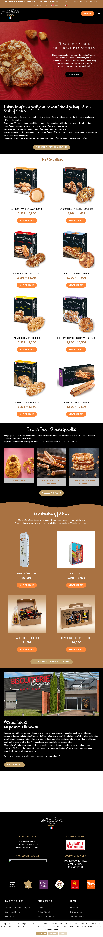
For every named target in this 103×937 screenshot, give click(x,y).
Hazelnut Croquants (27, 402)
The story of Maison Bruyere (17, 907)
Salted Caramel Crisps (76, 273)
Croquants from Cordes (27, 273)
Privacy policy (76, 912)
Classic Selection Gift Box (76, 638)
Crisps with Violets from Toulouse (76, 338)
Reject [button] (63, 933)
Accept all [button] (42, 933)
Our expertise (11, 916)
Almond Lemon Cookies (27, 338)
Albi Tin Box (76, 573)
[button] (99, 13)
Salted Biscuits (44, 912)
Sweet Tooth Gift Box (27, 638)
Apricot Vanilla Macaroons (27, 209)
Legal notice (75, 907)
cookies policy (51, 929)
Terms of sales (77, 916)
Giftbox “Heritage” (27, 573)
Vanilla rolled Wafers (76, 402)
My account (42, 5)
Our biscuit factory (13, 912)
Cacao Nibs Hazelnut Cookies (76, 209)
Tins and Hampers (46, 916)
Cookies (41, 907)
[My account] (34, 5)
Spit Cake (19, 480)
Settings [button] (53, 933)
